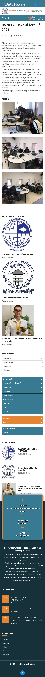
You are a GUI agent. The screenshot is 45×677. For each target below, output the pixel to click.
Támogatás (6, 404)
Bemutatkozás (8, 379)
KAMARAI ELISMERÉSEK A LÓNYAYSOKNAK (27, 450)
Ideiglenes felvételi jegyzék (12, 383)
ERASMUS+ (7, 412)
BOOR (17, 664)
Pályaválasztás (8, 400)
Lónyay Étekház (8, 395)
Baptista (5, 422)
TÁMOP (5, 408)
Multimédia (6, 418)
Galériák (5, 433)
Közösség (6, 391)
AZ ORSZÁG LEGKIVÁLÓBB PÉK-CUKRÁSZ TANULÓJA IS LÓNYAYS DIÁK (30, 489)
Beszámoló (8, 359)
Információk (7, 387)
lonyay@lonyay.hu (22, 536)
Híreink (5, 647)
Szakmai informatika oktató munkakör (28, 469)
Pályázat (7, 370)
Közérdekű (8, 366)
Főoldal (5, 640)
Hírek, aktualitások (9, 428)
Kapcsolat (6, 655)
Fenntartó (6, 643)
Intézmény (6, 36)
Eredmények (8, 362)
